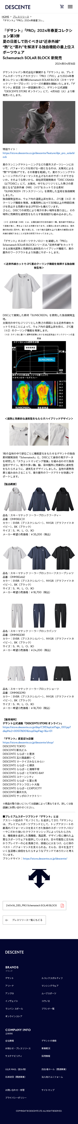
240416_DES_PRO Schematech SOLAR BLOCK (31, 905)
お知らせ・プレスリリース (18, 1048)
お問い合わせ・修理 (14, 1090)
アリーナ (9, 985)
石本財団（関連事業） (16, 1077)
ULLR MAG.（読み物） (16, 1069)
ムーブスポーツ (49, 993)
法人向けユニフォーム (52, 1077)
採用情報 (46, 1056)
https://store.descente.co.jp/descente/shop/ (28, 742)
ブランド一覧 (48, 1008)
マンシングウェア (50, 985)
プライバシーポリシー (16, 1097)
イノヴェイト (11, 1001)
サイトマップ (48, 1090)
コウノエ (46, 1001)
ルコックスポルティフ (52, 978)
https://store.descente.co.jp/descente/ (45, 858)
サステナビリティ (13, 1056)
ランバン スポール (14, 1008)
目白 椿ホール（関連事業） (55, 1069)
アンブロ (9, 993)
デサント (9, 978)
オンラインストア (13, 1016)
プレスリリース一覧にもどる (27, 920)
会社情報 (9, 1040)
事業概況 (46, 1048)
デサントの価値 (49, 1040)
